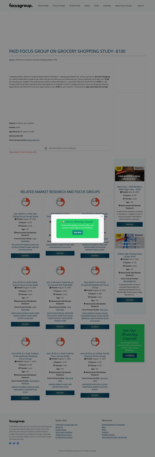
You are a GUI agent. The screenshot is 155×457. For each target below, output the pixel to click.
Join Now (77, 232)
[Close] (101, 216)
